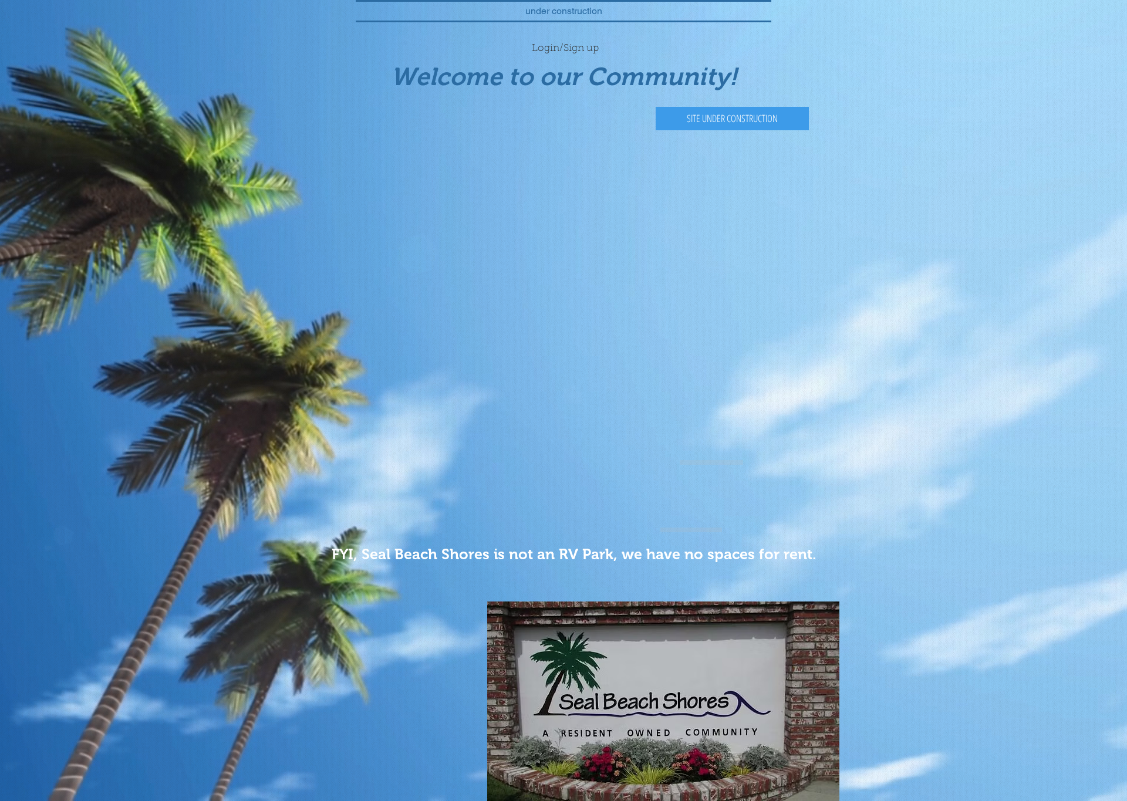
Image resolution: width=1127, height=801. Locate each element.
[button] (732, 118)
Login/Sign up (565, 48)
